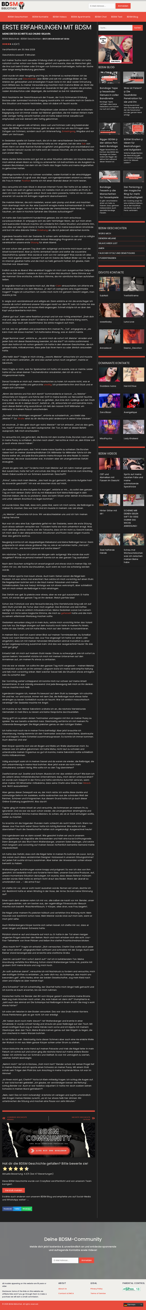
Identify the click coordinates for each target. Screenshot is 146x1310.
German (131, 1304)
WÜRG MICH (104, 233)
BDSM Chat (101, 16)
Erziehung (43, 230)
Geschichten (29, 78)
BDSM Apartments (80, 16)
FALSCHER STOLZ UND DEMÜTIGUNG (116, 253)
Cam (58, 285)
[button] (7, 1209)
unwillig (48, 384)
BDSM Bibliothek (10, 38)
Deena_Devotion (133, 348)
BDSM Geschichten (18, 16)
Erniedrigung (68, 131)
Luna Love (129, 321)
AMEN (101, 248)
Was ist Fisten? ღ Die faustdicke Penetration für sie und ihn (133, 94)
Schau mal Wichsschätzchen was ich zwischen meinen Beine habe (133, 556)
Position (26, 180)
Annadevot (106, 348)
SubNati (104, 295)
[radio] (5, 1169)
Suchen (137, 27)
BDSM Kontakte (40, 16)
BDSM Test (116, 16)
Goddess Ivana (108, 386)
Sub (84, 143)
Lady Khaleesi (131, 438)
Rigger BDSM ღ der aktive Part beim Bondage (109, 143)
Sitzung (35, 242)
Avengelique (130, 412)
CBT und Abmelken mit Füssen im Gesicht (109, 477)
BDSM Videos (60, 16)
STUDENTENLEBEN (107, 258)
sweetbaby (106, 321)
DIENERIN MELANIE (107, 238)
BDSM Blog (132, 16)
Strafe (21, 418)
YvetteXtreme (131, 295)
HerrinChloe (130, 386)
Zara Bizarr (105, 412)
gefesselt (66, 613)
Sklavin (87, 783)
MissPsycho (106, 438)
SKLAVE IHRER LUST (108, 243)
